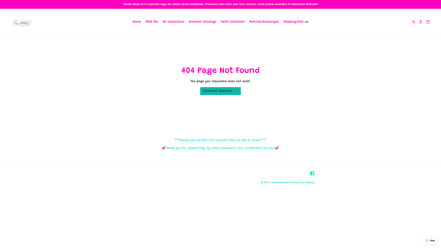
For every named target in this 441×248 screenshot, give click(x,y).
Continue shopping (217, 91)
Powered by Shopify (302, 182)
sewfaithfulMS (280, 182)
